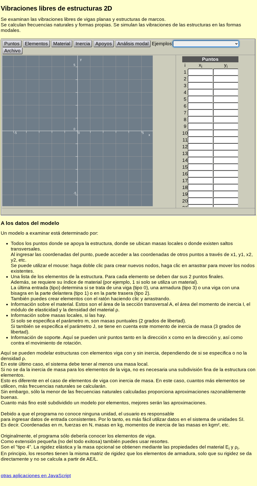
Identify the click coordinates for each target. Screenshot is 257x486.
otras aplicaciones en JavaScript (36, 475)
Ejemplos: (162, 43)
